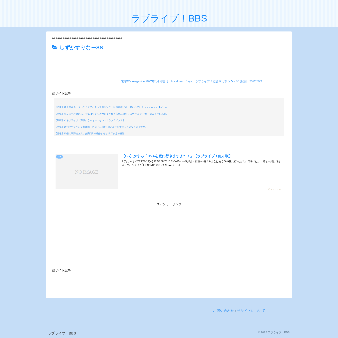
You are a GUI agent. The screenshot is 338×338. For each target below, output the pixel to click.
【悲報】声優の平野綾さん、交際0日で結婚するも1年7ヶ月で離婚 (89, 133)
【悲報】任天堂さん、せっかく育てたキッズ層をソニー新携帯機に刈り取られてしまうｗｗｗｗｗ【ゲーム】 (112, 107)
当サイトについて (251, 311)
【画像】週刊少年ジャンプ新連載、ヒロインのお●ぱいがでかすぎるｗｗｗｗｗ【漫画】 (101, 127)
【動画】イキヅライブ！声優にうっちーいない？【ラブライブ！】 (90, 120)
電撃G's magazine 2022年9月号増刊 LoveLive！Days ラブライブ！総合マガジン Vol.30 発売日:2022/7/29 (191, 81)
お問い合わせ (223, 311)
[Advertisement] (169, 63)
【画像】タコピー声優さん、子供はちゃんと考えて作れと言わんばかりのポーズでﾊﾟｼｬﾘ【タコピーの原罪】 (111, 113)
